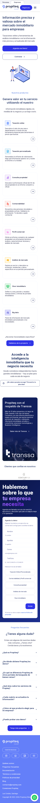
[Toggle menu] (35, 7)
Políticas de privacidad (11, 778)
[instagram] (6, 756)
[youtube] (34, 756)
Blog (4, 781)
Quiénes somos (8, 763)
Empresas (17, 2)
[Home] (10, 7)
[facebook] (25, 756)
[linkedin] (15, 756)
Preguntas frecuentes (10, 767)
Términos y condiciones (11, 774)
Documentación (8, 770)
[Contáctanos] (34, 797)
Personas (5, 2)
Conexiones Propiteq (10, 788)
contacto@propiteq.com (11, 785)
